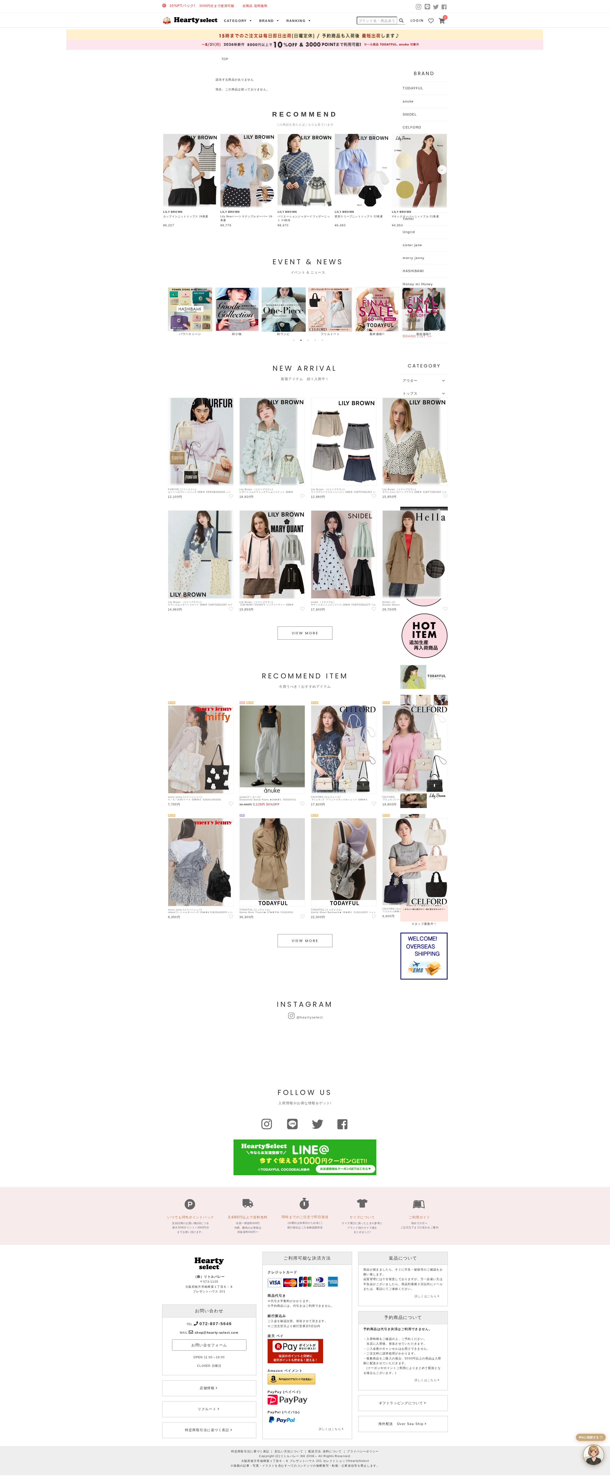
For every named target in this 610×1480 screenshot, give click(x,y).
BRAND (266, 21)
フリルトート (270, 334)
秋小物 (177, 334)
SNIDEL (410, 114)
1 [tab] (293, 340)
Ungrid (409, 232)
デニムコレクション (410, 334)
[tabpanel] (177, 311)
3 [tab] (308, 340)
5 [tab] (322, 340)
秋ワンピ (223, 334)
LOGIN (417, 20)
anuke (408, 101)
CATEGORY (235, 21)
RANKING (296, 21)
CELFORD (412, 127)
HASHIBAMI (413, 271)
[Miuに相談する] (593, 1455)
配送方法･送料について (325, 1451)
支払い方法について (288, 1451)
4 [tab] (315, 340)
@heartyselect (309, 1017)
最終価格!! (317, 334)
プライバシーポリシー (363, 1451)
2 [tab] (301, 340)
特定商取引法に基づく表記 (250, 1451)
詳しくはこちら (330, 1429)
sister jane (412, 245)
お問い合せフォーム (209, 1345)
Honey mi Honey (418, 284)
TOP (225, 59)
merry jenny (414, 258)
